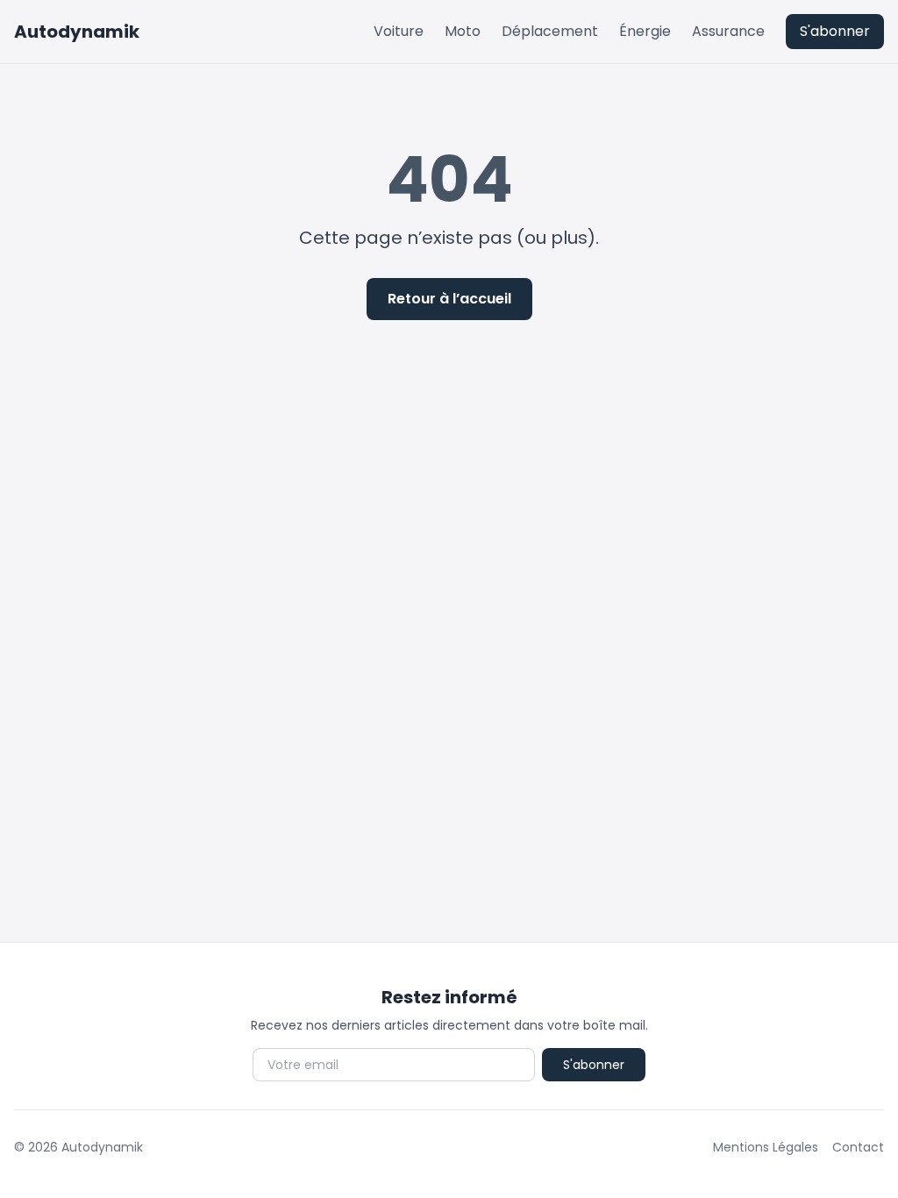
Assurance (728, 31)
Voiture (399, 31)
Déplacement (550, 31)
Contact (858, 1147)
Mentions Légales (765, 1147)
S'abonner (835, 31)
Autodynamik (76, 31)
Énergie (645, 31)
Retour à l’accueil (449, 299)
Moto (463, 31)
